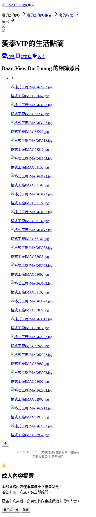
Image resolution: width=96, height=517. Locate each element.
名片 (41, 57)
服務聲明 (57, 456)
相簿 (11, 57)
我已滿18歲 (11, 510)
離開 (26, 510)
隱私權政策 (40, 456)
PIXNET (32, 452)
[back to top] (5, 444)
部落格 (26, 57)
